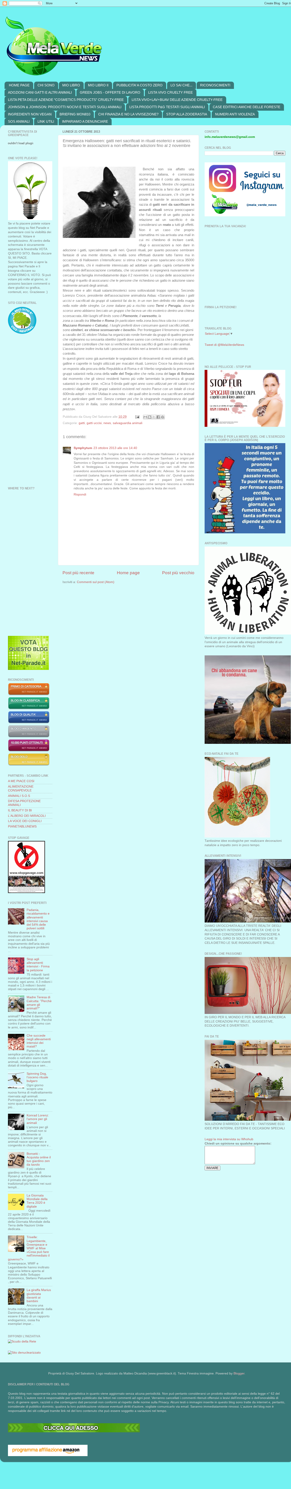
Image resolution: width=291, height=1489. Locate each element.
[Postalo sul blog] (149, 417)
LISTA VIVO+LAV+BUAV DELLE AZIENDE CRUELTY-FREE (177, 100)
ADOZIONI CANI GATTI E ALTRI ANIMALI (40, 92)
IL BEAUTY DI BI (20, 810)
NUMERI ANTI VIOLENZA (235, 114)
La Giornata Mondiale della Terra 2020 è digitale (37, 1201)
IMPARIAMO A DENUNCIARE (85, 121)
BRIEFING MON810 (75, 114)
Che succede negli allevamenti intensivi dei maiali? (39, 1041)
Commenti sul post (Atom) (95, 582)
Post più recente (78, 572)
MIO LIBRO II (98, 85)
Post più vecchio (178, 572)
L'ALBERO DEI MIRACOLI (27, 816)
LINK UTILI (46, 121)
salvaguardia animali (127, 423)
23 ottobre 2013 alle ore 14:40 (115, 448)
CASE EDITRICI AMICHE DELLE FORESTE (246, 107)
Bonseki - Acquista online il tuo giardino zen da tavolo (39, 1159)
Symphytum (83, 448)
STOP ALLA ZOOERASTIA (186, 114)
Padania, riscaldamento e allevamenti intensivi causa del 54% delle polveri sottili (38, 919)
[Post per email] (137, 416)
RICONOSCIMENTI (215, 85)
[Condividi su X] (154, 417)
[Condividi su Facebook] (158, 417)
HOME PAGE (19, 85)
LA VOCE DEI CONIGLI (25, 821)
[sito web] (29, 722)
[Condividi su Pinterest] (162, 417)
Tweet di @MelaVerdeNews (224, 345)
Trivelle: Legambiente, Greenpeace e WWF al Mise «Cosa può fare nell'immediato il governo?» (29, 1248)
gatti (82, 423)
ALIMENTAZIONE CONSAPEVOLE (20, 788)
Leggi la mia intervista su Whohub (229, 1139)
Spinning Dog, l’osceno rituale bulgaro (37, 1077)
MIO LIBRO (71, 85)
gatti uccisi (94, 423)
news (107, 423)
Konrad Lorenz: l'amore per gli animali (38, 1119)
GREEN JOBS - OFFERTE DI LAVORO (110, 92)
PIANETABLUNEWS (22, 826)
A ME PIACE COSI (21, 781)
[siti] (28, 669)
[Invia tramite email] (145, 417)
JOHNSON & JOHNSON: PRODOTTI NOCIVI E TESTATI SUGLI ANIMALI (64, 107)
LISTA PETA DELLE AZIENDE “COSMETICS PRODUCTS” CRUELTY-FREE (66, 100)
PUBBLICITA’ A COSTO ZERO (139, 85)
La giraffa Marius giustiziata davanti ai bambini (39, 1295)
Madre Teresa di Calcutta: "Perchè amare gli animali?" (39, 1003)
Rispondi (80, 494)
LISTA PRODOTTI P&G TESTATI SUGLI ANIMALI (167, 107)
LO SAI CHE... (181, 85)
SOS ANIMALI (19, 121)
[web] (74, 1431)
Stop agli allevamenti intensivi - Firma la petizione (38, 964)
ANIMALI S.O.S (19, 796)
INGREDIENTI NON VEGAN (30, 114)
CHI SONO (46, 85)
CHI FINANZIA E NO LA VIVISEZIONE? (128, 114)
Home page (128, 572)
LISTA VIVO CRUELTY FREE (170, 92)
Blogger (238, 1373)
